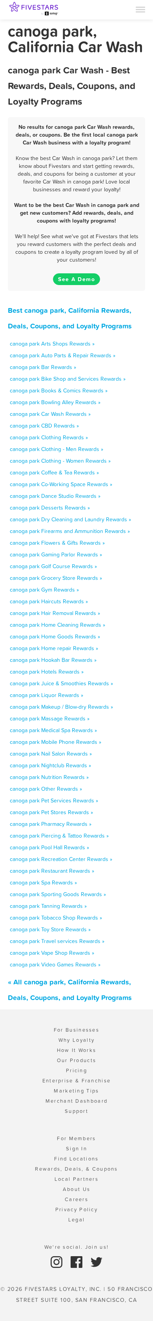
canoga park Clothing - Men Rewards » (56, 449)
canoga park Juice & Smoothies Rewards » (61, 683)
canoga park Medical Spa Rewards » (53, 730)
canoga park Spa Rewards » (43, 882)
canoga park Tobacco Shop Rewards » (56, 918)
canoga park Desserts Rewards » (50, 508)
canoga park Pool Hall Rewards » (49, 847)
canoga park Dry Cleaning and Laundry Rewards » (70, 519)
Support (76, 1111)
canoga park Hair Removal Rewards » (55, 613)
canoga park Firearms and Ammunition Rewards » (70, 531)
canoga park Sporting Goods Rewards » (58, 894)
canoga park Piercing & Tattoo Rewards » (59, 836)
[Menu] (140, 8)
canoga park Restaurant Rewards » (52, 871)
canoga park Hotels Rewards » (47, 672)
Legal (76, 1219)
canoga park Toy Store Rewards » (50, 929)
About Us (76, 1189)
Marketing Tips (76, 1091)
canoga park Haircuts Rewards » (49, 601)
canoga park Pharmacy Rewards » (50, 824)
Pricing (76, 1070)
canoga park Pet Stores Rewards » (51, 812)
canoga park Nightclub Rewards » (50, 765)
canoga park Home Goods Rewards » (55, 636)
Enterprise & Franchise (76, 1080)
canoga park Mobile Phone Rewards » (55, 742)
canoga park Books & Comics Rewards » (58, 390)
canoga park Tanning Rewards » (48, 906)
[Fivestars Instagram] (57, 1261)
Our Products (77, 1060)
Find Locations (76, 1158)
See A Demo (76, 279)
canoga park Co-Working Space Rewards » (61, 484)
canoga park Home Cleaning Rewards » (57, 625)
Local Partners (76, 1179)
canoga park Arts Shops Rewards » (52, 344)
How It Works (77, 1050)
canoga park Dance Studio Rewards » (55, 496)
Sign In (76, 1148)
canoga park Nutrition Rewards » (49, 777)
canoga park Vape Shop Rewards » (52, 953)
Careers (76, 1199)
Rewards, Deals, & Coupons (76, 1169)
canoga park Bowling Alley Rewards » (55, 402)
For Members (76, 1138)
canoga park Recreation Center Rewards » (61, 859)
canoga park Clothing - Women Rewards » (60, 461)
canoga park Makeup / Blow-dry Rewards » (61, 707)
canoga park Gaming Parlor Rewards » (56, 554)
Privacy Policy (76, 1209)
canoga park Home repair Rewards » (54, 648)
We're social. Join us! (76, 1247)
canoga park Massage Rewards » (49, 718)
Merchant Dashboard (76, 1101)
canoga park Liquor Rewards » (46, 695)
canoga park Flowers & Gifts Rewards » (57, 543)
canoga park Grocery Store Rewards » (56, 578)
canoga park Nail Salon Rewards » (51, 754)
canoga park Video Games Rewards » (55, 964)
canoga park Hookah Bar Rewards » (53, 660)
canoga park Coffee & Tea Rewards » (54, 472)
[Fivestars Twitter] (96, 1261)
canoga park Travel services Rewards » (57, 941)
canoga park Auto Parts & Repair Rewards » (62, 355)
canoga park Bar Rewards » (43, 367)
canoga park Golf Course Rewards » (53, 566)
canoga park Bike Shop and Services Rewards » (68, 379)
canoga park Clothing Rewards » (49, 437)
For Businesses (76, 1030)
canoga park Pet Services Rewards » (54, 800)
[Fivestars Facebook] (77, 1261)
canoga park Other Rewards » (46, 789)
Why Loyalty (76, 1040)
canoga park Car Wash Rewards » (50, 414)
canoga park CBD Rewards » (44, 426)
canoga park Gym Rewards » (44, 590)
